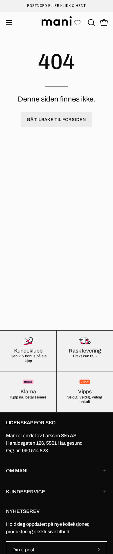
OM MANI (16, 470)
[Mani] (57, 22)
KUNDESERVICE (25, 491)
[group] (56, 5)
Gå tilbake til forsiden (56, 119)
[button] (90, 22)
